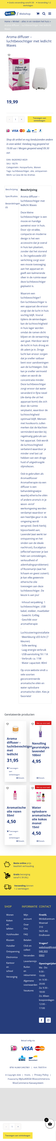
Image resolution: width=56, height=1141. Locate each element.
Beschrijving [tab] (12, 189)
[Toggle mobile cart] (37, 13)
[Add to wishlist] (9, 55)
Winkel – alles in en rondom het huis (31, 21)
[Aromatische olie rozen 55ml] (15, 794)
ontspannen (41, 171)
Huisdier (10, 945)
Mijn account (28, 916)
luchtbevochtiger (20, 171)
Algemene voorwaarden (28, 982)
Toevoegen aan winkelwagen (39, 119)
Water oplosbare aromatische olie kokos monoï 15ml (41, 817)
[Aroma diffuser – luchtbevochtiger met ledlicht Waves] (28, 74)
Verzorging (11, 976)
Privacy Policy (41, 1074)
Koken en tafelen (9, 924)
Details (21, 778)
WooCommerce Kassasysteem (28, 1082)
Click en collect (28, 947)
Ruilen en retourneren (28, 970)
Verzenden (28, 955)
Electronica (11, 957)
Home (7, 21)
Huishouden (11, 934)
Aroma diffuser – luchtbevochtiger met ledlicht (19, 746)
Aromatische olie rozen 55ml (16, 811)
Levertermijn (28, 961)
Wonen (37, 167)
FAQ (26, 934)
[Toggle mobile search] (43, 13)
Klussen (10, 939)
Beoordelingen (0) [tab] (12, 205)
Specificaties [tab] (11, 196)
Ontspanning (11, 951)
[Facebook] (41, 1020)
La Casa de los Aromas (24, 174)
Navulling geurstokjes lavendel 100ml (40, 749)
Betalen (27, 939)
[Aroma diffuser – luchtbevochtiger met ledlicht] (15, 727)
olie (32, 171)
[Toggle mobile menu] (50, 13)
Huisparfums (26, 167)
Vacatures (28, 990)
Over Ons (26, 926)
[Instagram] (48, 1020)
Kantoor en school (10, 966)
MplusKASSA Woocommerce (33, 1078)
